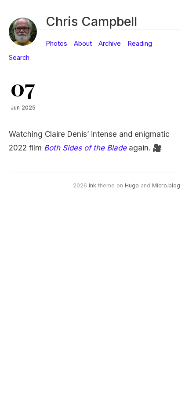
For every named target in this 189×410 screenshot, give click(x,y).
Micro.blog (166, 185)
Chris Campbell (91, 21)
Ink (92, 185)
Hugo (132, 185)
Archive (109, 44)
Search (19, 58)
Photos (56, 44)
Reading (139, 44)
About (83, 44)
